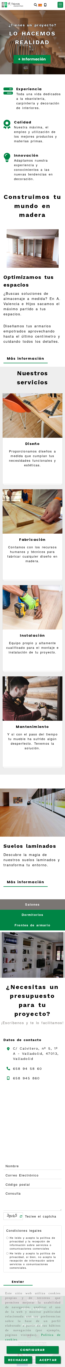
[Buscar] (35, 5)
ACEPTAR (48, 1360)
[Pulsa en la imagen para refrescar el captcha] (12, 1216)
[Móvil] (45, 4)
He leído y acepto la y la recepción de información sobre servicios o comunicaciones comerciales (32, 1243)
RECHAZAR (18, 1360)
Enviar (18, 1282)
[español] (40, 4)
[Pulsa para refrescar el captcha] (21, 1216)
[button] (60, 5)
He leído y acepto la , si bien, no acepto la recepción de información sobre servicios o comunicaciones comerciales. (33, 1260)
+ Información (32, 59)
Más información (25, 358)
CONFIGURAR (32, 1350)
